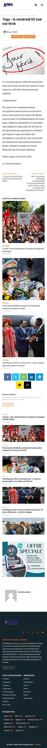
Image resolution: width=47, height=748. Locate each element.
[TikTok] (28, 632)
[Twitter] (15, 377)
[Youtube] (43, 632)
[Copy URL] (27, 385)
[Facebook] (7, 377)
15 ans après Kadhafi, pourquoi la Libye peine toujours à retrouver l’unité (22, 449)
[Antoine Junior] (11, 595)
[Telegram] (39, 377)
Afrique (4, 445)
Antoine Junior (24, 592)
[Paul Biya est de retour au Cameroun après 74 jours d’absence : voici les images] (23, 526)
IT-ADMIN (37, 744)
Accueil (4, 15)
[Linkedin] (31, 377)
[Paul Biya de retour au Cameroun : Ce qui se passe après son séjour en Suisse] (23, 495)
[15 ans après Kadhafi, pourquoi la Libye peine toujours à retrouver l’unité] (23, 464)
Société (30, 36)
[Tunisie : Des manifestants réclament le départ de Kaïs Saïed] (23, 433)
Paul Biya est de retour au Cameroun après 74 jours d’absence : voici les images (22, 510)
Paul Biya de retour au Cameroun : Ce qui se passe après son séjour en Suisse (21, 480)
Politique (5, 414)
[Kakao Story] (19, 385)
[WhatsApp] (23, 377)
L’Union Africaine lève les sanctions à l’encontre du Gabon (12, 178)
